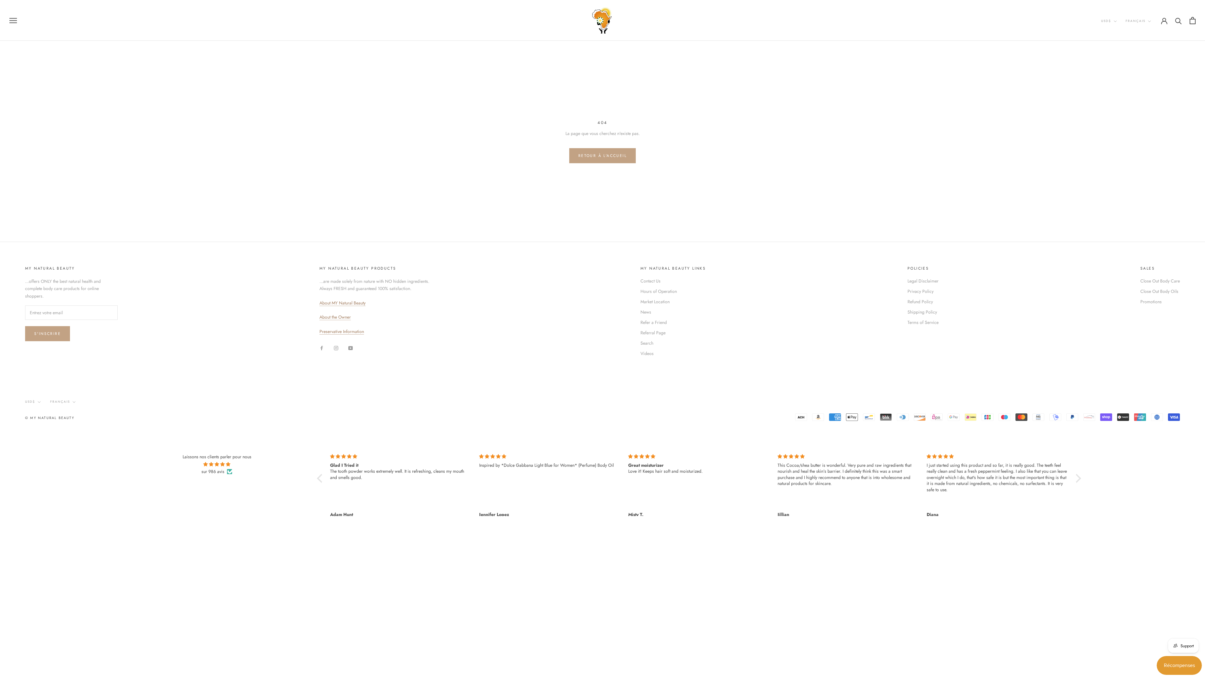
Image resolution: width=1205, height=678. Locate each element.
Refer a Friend (653, 322)
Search (646, 343)
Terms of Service (923, 322)
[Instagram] (336, 347)
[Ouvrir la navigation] (13, 20)
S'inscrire (47, 333)
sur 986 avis (212, 471)
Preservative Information (341, 331)
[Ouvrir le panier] (1193, 20)
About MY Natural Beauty (342, 303)
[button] (321, 478)
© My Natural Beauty (49, 417)
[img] (216, 464)
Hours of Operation (658, 291)
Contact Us (650, 281)
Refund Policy (920, 302)
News (645, 312)
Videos (647, 353)
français (1135, 21)
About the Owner (335, 317)
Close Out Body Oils (1159, 291)
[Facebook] (321, 347)
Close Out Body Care (1160, 281)
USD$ (1106, 21)
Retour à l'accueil (602, 156)
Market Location (655, 302)
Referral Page (653, 333)
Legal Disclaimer (923, 281)
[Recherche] (1178, 20)
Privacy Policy (921, 291)
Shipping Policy (922, 312)
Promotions (1151, 302)
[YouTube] (350, 347)
